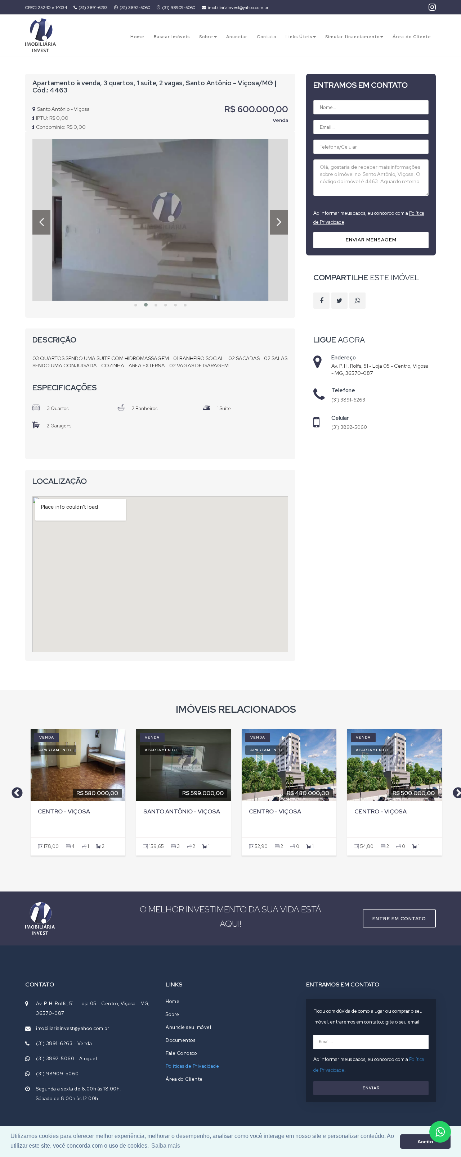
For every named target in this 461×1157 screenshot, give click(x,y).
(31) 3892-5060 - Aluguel (66, 1059)
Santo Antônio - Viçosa (181, 811)
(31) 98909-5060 (178, 7)
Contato (266, 37)
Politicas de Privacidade (192, 1066)
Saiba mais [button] (165, 1146)
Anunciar (236, 37)
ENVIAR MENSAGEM (371, 240)
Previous (14, 790)
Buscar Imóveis (172, 37)
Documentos (180, 1040)
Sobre (206, 37)
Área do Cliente (412, 37)
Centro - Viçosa (64, 811)
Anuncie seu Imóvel (188, 1027)
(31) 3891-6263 (93, 7)
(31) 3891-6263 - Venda (64, 1043)
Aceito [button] (425, 1141)
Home (137, 37)
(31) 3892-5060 (135, 7)
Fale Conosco (181, 1053)
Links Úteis (299, 37)
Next (455, 790)
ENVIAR (371, 1087)
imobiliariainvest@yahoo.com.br (238, 7)
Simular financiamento (352, 37)
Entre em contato (399, 919)
